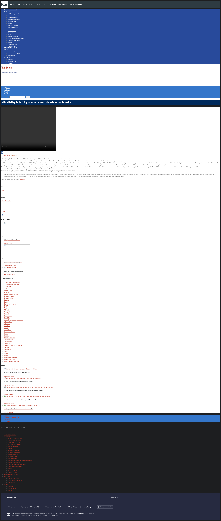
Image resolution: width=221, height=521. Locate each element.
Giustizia (6, 318)
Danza (6, 302)
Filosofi (10, 23)
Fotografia (14, 155)
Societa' (6, 348)
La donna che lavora (13, 27)
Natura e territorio (9, 338)
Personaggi (7, 90)
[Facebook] (110, 152)
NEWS (38, 4)
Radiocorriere (11, 55)
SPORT (45, 4)
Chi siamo (10, 59)
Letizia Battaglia (6, 201)
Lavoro (6, 328)
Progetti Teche (12, 61)
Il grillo (3, 212)
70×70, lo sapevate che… (14, 14)
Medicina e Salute (9, 332)
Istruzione (7, 326)
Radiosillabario (12, 33)
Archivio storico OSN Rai (14, 54)
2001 (2, 190)
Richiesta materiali (10, 10)
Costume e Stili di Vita (11, 294)
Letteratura (7, 330)
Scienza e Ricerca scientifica (13, 346)
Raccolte (7, 420)
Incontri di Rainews (13, 25)
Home (5, 87)
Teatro (6, 356)
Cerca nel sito (5, 97)
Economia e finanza (10, 304)
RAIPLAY (12, 4)
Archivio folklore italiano (14, 15)
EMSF (6, 306)
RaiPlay (22, 179)
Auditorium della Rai (13, 17)
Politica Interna (8, 342)
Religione (7, 344)
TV (19, 4)
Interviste (7, 324)
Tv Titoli (6, 94)
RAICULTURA (62, 4)
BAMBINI (53, 4)
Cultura (6, 300)
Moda (6, 334)
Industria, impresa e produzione (13, 320)
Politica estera (8, 340)
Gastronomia (8, 316)
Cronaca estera (9, 296)
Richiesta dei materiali (11, 418)
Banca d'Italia (8, 290)
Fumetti (6, 314)
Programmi (7, 89)
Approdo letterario (13, 52)
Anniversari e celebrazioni (12, 282)
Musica (6, 336)
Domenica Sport (12, 21)
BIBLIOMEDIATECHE (10, 48)
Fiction (6, 308)
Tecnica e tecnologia (10, 358)
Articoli (6, 92)
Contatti (10, 63)
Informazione (8, 322)
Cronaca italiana (9, 298)
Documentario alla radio (14, 19)
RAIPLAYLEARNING (76, 4)
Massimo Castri (12, 31)
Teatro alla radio (12, 44)
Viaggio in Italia (12, 46)
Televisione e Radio (10, 360)
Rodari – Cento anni (13, 36)
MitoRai (10, 42)
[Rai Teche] (6, 67)
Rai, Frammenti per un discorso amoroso (18, 35)
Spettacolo (7, 350)
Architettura (7, 286)
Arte (5, 288)
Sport (5, 352)
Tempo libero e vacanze (11, 362)
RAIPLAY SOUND (28, 4)
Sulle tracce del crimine (14, 40)
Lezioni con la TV (12, 29)
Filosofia (6, 310)
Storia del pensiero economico (16, 38)
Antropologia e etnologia (11, 284)
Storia (6, 354)
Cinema (6, 292)
